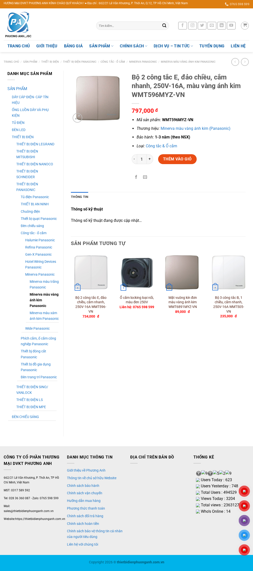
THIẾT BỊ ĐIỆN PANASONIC (79, 61)
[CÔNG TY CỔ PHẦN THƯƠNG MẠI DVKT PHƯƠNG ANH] (46, 24)
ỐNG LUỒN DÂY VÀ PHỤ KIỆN (30, 113)
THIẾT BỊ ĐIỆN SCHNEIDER (27, 174)
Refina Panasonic (38, 247)
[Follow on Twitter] (202, 26)
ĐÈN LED (18, 130)
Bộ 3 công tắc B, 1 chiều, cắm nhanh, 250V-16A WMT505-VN (228, 305)
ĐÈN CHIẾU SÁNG (25, 417)
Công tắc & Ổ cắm (161, 146)
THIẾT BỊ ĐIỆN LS (29, 400)
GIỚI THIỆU (46, 46)
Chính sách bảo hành (83, 486)
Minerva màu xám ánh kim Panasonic (44, 316)
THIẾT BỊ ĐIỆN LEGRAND (35, 144)
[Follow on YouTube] (231, 26)
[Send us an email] (211, 26)
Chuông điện (30, 211)
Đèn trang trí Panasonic (39, 377)
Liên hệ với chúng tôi (82, 544)
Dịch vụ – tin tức (172, 46)
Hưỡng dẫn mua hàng (84, 501)
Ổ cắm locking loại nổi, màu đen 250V (137, 300)
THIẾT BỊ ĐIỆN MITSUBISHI (27, 154)
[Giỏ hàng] (245, 26)
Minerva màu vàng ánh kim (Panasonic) (196, 128)
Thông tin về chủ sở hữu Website (91, 478)
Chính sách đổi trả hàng (85, 516)
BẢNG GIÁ (73, 46)
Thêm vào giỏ (177, 159)
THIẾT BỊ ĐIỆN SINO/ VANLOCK (32, 390)
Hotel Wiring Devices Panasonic (40, 264)
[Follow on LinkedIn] (221, 26)
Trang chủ (11, 61)
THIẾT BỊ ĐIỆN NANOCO (34, 164)
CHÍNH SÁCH (132, 46)
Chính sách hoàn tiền (83, 524)
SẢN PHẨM (99, 46)
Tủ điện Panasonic (35, 197)
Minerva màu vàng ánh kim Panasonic (188, 61)
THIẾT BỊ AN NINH (35, 204)
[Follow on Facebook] (182, 26)
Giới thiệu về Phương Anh (86, 470)
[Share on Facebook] (136, 177)
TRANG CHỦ (18, 46)
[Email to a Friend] (145, 177)
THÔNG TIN (79, 197)
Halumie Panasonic (40, 240)
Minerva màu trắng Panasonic (44, 284)
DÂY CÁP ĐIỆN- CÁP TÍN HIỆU (30, 100)
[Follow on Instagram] (192, 26)
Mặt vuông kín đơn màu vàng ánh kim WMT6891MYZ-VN (183, 302)
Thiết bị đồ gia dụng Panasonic (36, 367)
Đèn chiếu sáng (32, 226)
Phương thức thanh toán (86, 508)
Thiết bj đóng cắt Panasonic (33, 354)
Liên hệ (238, 46)
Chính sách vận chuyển (84, 493)
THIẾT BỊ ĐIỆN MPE (31, 407)
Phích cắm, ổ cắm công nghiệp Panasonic (38, 341)
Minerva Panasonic (143, 61)
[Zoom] (77, 118)
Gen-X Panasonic (38, 254)
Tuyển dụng (211, 46)
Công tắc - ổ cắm (113, 61)
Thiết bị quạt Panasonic (39, 219)
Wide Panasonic (37, 328)
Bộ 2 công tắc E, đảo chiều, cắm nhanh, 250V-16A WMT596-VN (90, 305)
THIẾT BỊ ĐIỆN (50, 61)
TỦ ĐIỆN (18, 123)
